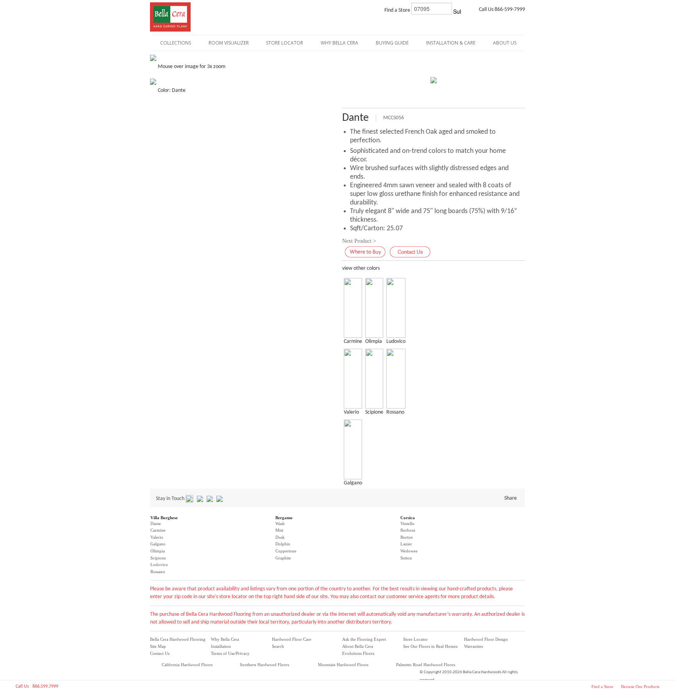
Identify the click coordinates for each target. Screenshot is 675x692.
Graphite (283, 558)
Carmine (158, 530)
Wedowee (409, 551)
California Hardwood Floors (187, 664)
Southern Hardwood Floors (264, 664)
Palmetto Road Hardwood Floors (425, 664)
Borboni (407, 530)
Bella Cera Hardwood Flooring (177, 639)
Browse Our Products (640, 686)
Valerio (156, 537)
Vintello (407, 523)
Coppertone (285, 551)
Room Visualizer (229, 42)
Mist (279, 530)
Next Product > (359, 241)
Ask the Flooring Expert (364, 639)
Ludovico (159, 564)
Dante (155, 523)
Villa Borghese (164, 517)
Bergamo (284, 517)
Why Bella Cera (225, 639)
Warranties (473, 646)
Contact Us (160, 653)
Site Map (158, 646)
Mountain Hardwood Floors (343, 664)
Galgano (158, 543)
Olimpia (157, 551)
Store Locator (415, 639)
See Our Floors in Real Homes (430, 646)
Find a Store (602, 686)
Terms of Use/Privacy (230, 653)
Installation (221, 646)
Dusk (280, 537)
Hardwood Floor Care (291, 639)
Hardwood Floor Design (486, 639)
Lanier (406, 543)
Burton (406, 537)
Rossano (157, 571)
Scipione (158, 558)
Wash (280, 523)
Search (278, 646)
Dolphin (282, 543)
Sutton (406, 558)
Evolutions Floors (358, 653)
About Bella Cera (357, 646)
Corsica (407, 517)
